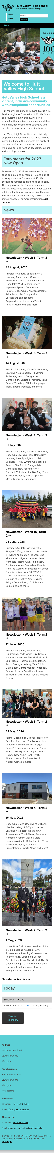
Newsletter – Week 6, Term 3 (26, 257)
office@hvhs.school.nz (18, 1109)
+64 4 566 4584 (21, 1104)
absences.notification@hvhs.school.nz (26, 1128)
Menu (7, 25)
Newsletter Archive (14, 979)
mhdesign (7, 1141)
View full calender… (12, 1018)
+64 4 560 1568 (20, 1122)
